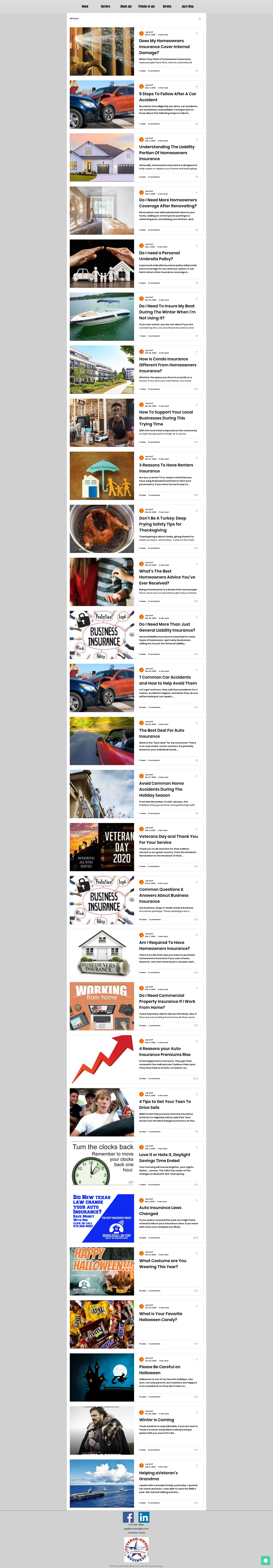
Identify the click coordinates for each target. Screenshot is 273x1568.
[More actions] (197, 33)
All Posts (74, 18)
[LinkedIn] (143, 1517)
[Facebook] (128, 1517)
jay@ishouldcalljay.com (136, 1528)
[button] (199, 19)
